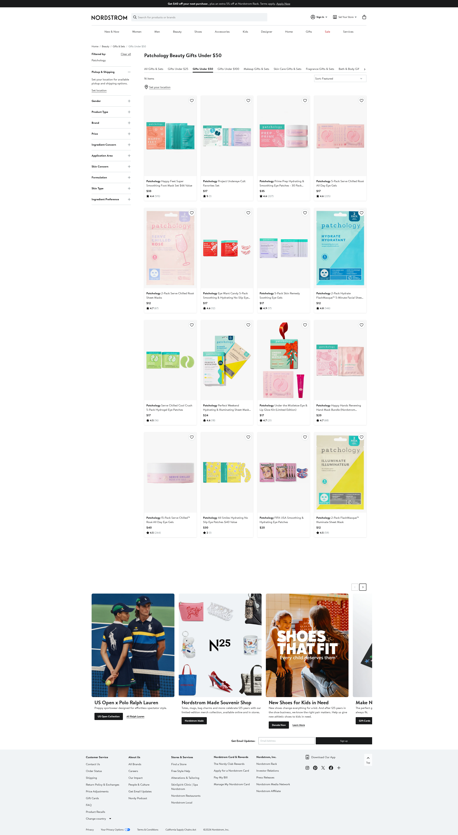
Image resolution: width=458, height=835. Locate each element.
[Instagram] (307, 768)
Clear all (126, 54)
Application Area (102, 155)
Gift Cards (364, 721)
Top (368, 762)
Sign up (344, 740)
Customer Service (97, 757)
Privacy (90, 829)
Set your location (159, 87)
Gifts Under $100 (228, 69)
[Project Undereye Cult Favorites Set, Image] (227, 136)
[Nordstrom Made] (220, 645)
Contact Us (93, 764)
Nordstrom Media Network (273, 784)
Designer (266, 31)
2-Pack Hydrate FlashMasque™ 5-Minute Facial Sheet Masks (339, 297)
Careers (133, 771)
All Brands (134, 764)
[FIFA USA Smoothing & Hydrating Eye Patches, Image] (283, 472)
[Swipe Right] (362, 587)
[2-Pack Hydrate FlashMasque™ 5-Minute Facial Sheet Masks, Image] (340, 248)
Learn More (299, 725)
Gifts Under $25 (178, 69)
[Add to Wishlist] (191, 100)
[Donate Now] (307, 645)
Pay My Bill (221, 777)
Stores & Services (182, 757)
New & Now (111, 31)
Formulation (99, 177)
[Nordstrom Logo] (109, 17)
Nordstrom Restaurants (186, 796)
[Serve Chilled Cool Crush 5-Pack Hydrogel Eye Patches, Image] (170, 360)
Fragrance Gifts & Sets (320, 69)
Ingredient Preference (105, 199)
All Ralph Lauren (135, 716)
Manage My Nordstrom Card (232, 784)
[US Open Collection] (133, 645)
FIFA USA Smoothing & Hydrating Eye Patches (282, 520)
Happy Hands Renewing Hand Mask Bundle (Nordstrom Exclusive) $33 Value (338, 409)
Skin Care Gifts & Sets (287, 69)
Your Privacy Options (112, 829)
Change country (96, 818)
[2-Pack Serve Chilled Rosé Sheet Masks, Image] (170, 248)
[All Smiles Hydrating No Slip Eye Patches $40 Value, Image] (227, 472)
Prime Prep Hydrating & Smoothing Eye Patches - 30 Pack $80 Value (282, 185)
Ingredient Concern (104, 145)
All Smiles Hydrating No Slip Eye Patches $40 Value (225, 520)
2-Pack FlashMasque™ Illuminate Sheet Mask (337, 520)
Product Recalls (95, 812)
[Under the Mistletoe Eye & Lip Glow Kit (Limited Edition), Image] (283, 360)
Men (157, 31)
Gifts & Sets (119, 46)
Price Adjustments (97, 791)
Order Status (94, 771)
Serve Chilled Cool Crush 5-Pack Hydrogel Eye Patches (169, 407)
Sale (327, 31)
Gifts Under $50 (203, 69)
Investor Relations (267, 770)
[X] (323, 768)
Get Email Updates (140, 791)
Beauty (177, 31)
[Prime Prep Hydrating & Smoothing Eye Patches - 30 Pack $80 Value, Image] (283, 136)
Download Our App (323, 757)
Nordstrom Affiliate (268, 791)
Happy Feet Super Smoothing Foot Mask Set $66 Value (169, 183)
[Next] (364, 69)
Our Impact (135, 778)
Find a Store (178, 764)
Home (289, 31)
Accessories (222, 31)
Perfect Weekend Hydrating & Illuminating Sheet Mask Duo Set (226, 409)
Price (95, 134)
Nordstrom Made (194, 721)
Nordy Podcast (137, 798)
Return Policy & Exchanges (102, 784)
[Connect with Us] (339, 768)
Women (137, 31)
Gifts (309, 31)
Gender (96, 101)
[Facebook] (331, 768)
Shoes (198, 31)
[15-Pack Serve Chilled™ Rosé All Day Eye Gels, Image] (170, 472)
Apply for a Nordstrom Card (231, 770)
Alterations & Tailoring (185, 778)
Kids (245, 31)
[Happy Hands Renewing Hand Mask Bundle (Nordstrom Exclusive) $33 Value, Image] (340, 360)
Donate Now (279, 725)
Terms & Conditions (147, 829)
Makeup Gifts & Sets (256, 69)
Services (348, 31)
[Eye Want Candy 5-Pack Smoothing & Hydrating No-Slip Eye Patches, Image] (227, 248)
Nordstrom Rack (266, 764)
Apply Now (283, 4)
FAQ (89, 805)
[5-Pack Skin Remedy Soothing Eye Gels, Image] (283, 248)
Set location (99, 90)
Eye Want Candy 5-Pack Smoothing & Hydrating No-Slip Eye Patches (225, 297)
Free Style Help (180, 771)
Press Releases (265, 777)
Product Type (100, 112)
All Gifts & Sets (153, 69)
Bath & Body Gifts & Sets (354, 69)
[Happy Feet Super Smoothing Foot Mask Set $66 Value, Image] (170, 136)
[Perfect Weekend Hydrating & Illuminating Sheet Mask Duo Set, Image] (227, 360)
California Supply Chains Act (180, 829)
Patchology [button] (99, 60)
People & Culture (138, 784)
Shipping (91, 778)
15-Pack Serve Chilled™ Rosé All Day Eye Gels (168, 520)
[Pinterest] (315, 768)
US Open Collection (109, 716)
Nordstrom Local (181, 802)
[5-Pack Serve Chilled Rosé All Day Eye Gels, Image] (340, 136)
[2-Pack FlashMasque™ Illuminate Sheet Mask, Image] (340, 472)
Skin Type (97, 188)
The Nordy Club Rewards (229, 764)
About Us (134, 757)
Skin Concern (100, 166)
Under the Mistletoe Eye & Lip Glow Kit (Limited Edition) (283, 407)
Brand (95, 123)
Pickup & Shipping (103, 72)
